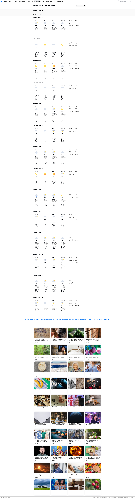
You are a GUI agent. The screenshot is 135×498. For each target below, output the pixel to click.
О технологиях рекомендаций (112, 497)
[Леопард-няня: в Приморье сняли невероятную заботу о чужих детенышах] (42, 352)
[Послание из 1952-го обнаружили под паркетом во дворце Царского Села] (42, 336)
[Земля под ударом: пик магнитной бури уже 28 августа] (42, 470)
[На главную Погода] (4, 1)
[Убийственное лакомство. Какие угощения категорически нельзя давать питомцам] (59, 336)
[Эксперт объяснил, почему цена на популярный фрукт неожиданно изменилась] (42, 386)
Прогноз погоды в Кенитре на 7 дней (63, 319)
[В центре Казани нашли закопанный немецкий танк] (76, 386)
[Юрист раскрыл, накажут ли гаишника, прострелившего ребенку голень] (76, 487)
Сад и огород (99, 319)
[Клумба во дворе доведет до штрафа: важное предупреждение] (93, 437)
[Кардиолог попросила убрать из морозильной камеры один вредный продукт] (59, 352)
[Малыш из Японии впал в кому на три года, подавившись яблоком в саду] (93, 454)
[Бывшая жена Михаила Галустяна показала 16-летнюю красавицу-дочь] (93, 386)
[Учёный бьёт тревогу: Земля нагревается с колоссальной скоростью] (76, 420)
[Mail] (1, 1)
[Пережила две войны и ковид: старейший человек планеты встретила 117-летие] (76, 369)
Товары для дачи (107, 319)
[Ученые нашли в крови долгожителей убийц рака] (59, 386)
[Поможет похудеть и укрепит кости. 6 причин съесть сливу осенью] (93, 352)
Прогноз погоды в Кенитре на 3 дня (31, 319)
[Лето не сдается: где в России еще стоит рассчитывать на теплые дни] (42, 487)
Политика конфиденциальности (102, 497)
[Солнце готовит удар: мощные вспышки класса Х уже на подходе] (76, 454)
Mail (1, 497)
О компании (5, 497)
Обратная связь (120, 497)
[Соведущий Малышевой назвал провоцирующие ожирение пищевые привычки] (42, 369)
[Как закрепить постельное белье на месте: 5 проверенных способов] (76, 352)
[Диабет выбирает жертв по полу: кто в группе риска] (59, 403)
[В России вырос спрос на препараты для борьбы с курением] (93, 369)
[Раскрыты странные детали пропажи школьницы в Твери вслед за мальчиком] (76, 437)
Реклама (9, 497)
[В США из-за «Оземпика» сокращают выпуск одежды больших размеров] (42, 437)
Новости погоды (92, 319)
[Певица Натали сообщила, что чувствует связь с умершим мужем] (76, 403)
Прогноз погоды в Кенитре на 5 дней (47, 319)
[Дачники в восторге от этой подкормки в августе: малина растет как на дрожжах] (93, 487)
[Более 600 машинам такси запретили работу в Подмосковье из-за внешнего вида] (59, 437)
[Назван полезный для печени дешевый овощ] (93, 470)
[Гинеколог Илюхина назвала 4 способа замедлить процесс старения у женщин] (59, 420)
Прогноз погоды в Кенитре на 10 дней (79, 319)
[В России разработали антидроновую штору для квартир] (42, 420)
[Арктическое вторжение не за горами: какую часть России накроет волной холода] (59, 369)
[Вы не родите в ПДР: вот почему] (76, 470)
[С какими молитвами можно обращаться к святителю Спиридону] (59, 454)
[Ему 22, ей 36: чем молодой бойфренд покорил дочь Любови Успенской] (59, 487)
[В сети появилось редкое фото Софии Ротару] (93, 420)
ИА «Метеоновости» (131, 497)
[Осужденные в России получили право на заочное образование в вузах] (93, 336)
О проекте (94, 497)
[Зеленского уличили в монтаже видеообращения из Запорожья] (42, 454)
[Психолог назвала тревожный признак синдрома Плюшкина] (42, 403)
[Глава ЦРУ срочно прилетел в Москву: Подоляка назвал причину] (59, 470)
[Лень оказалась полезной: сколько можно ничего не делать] (93, 403)
